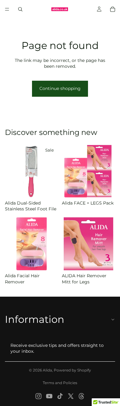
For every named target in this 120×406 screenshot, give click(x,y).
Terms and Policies (60, 382)
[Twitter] (70, 396)
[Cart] (112, 9)
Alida (47, 370)
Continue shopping (60, 88)
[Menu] (7, 9)
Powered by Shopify (72, 370)
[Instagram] (38, 396)
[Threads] (81, 396)
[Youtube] (49, 396)
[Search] (20, 9)
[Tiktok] (60, 396)
